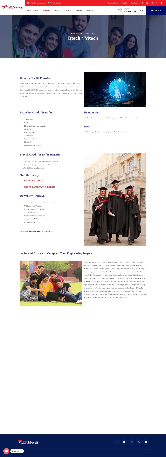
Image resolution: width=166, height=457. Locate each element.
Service (56, 10)
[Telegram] (161, 3)
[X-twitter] (156, 3)
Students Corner (113, 3)
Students (79, 10)
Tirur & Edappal (55, 3)
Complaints (134, 3)
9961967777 (49, 231)
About (36, 10)
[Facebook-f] (117, 442)
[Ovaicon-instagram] (152, 3)
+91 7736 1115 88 (129, 11)
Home (29, 10)
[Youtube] (147, 3)
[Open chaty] (6, 451)
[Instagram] (132, 442)
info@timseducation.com (38, 3)
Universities (67, 10)
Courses (46, 10)
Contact (90, 10)
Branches (124, 3)
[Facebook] (142, 3)
